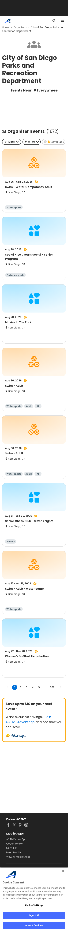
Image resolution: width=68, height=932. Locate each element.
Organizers (20, 27)
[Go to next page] (60, 687)
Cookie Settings (34, 905)
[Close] (63, 871)
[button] (31, 142)
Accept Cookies (34, 925)
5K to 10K (11, 848)
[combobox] (11, 142)
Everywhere (47, 90)
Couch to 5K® (14, 843)
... (45, 687)
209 (52, 687)
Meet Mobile (13, 852)
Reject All (33, 915)
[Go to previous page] (7, 687)
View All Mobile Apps (18, 857)
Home (5, 27)
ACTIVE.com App (16, 839)
